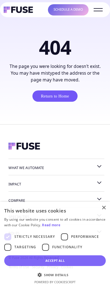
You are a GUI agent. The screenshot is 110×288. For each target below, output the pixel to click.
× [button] (104, 208)
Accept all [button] (55, 260)
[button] (55, 275)
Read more (51, 225)
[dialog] (55, 245)
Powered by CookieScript (55, 282)
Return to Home (55, 96)
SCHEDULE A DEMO (68, 9)
